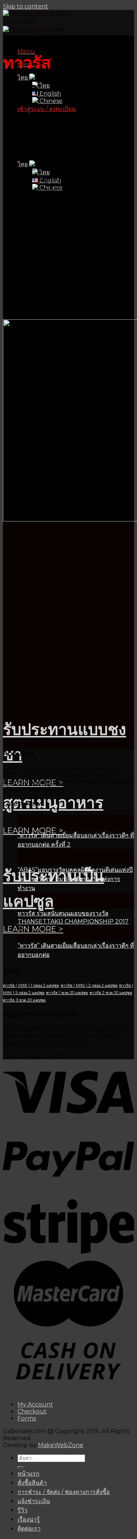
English (49, 93)
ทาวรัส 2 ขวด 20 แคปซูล (111, 992)
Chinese (50, 100)
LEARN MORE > (33, 830)
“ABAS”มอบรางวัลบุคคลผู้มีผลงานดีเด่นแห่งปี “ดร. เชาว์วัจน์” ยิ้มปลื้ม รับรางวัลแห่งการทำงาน (75, 879)
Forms (27, 1418)
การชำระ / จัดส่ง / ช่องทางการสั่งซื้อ (64, 1491)
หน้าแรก (28, 1473)
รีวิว (22, 1510)
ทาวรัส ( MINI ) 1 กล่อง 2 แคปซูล (31, 985)
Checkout (32, 1411)
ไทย (44, 85)
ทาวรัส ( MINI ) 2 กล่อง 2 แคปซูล (89, 985)
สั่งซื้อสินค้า (32, 1482)
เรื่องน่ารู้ (29, 1519)
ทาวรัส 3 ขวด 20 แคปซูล (24, 1000)
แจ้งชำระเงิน (34, 1501)
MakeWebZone (60, 1445)
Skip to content (25, 6)
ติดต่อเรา (29, 1528)
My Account (35, 1404)
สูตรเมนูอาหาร (53, 802)
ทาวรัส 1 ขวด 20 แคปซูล (67, 992)
